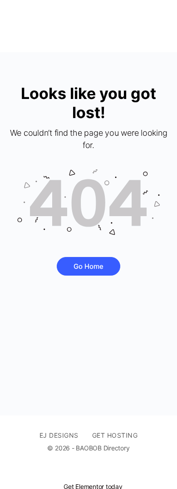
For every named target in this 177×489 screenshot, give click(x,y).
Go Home (88, 266)
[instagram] (109, 471)
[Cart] (160, 26)
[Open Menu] (14, 26)
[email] (76, 471)
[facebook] (93, 471)
